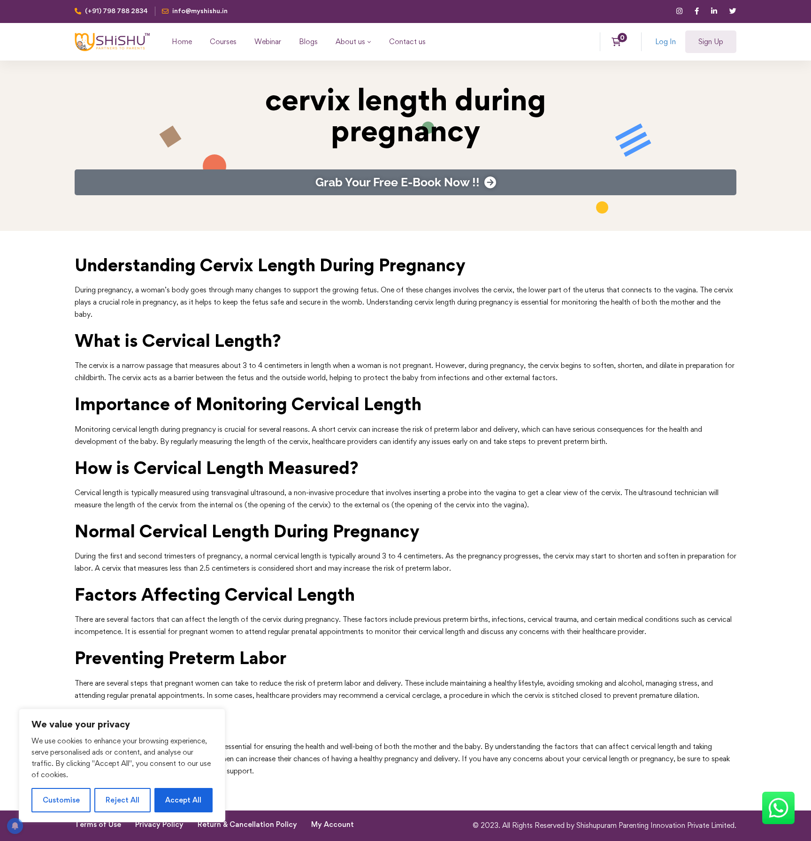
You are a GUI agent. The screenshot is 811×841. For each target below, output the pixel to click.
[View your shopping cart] (619, 42)
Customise (61, 799)
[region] (122, 765)
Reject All (122, 799)
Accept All (183, 799)
